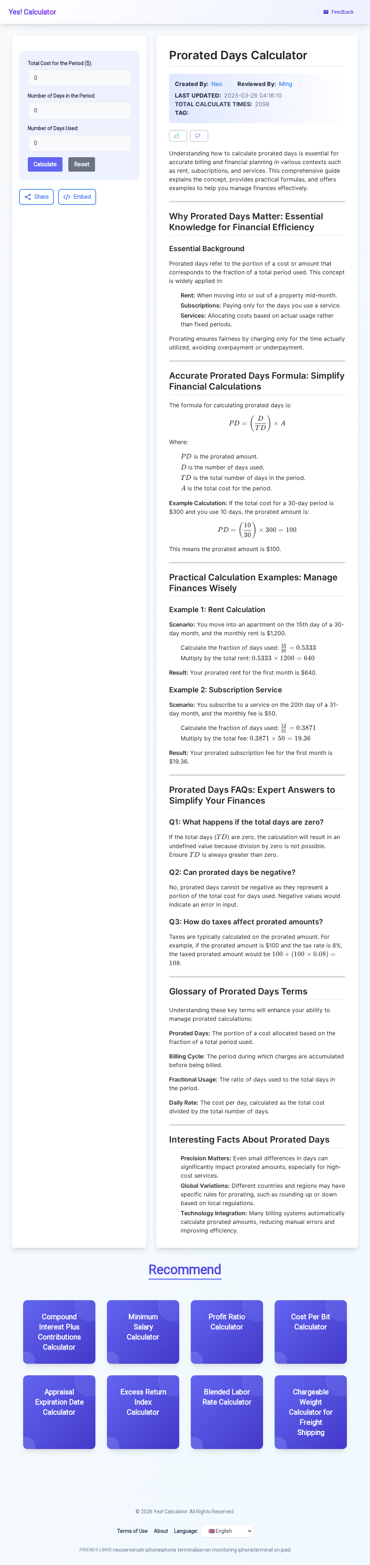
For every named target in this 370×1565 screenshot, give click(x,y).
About (161, 1531)
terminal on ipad (272, 1550)
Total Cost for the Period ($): (60, 63)
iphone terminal (179, 1550)
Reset (81, 164)
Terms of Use (132, 1531)
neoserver (124, 1550)
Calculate (45, 164)
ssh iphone (148, 1550)
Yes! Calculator (170, 1511)
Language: (186, 1531)
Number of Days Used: (53, 128)
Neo (217, 83)
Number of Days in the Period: (61, 96)
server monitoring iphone (225, 1550)
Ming (285, 83)
